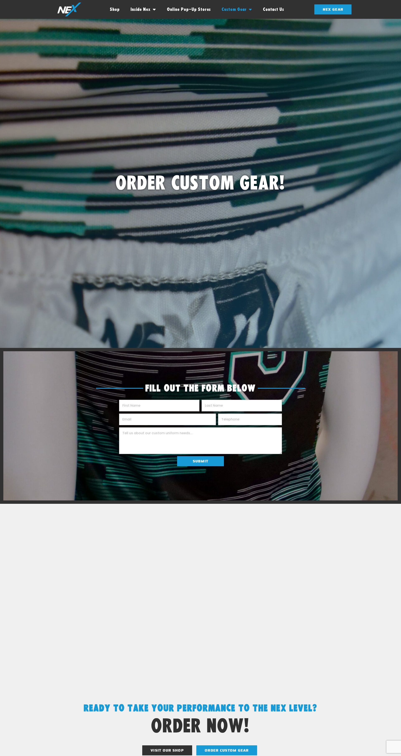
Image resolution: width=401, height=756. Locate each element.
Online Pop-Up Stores (189, 9)
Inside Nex (141, 9)
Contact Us (273, 9)
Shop (115, 9)
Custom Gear (234, 9)
